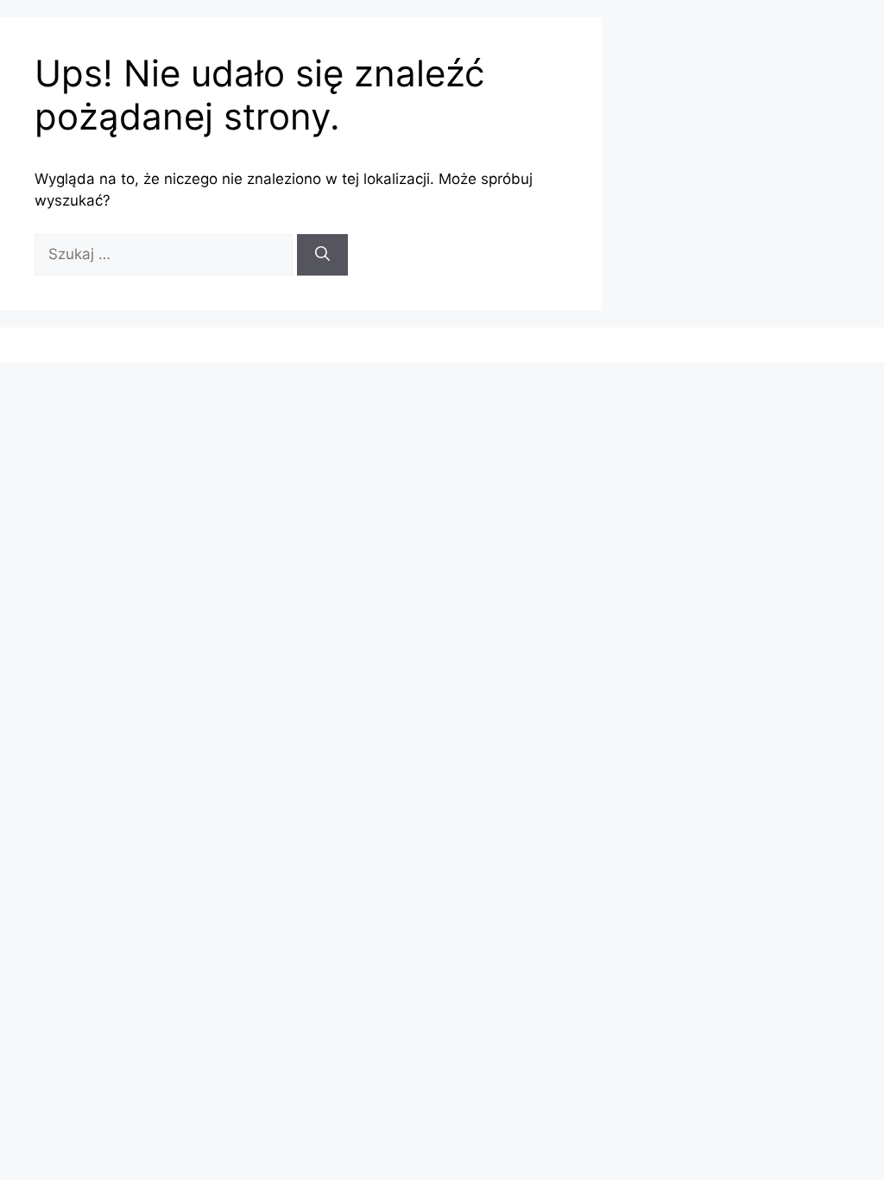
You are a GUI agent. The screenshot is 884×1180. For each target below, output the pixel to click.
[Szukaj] (322, 255)
